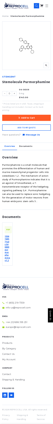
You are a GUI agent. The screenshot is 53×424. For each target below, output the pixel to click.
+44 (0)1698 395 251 (16, 322)
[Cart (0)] (41, 5)
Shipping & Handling (13, 379)
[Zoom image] (46, 65)
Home (5, 16)
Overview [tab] (9, 146)
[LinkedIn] (5, 395)
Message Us (33, 134)
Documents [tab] (25, 146)
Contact (6, 374)
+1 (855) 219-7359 (15, 302)
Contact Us (8, 354)
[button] (47, 6)
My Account (9, 359)
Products (7, 343)
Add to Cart (28, 117)
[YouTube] (11, 395)
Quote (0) (50, 315)
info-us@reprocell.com (18, 307)
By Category (9, 348)
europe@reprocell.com (18, 327)
